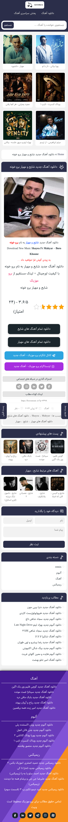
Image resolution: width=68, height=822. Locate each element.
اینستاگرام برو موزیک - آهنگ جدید (32, 366)
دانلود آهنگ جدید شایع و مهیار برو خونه (33, 166)
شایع (36, 242)
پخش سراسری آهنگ (25, 13)
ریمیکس (57, 584)
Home (61, 154)
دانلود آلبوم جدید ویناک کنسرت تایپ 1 (34, 741)
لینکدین (34, 386)
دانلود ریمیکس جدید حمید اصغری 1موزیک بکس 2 (34, 763)
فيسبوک (15, 815)
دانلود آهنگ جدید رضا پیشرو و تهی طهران (39, 642)
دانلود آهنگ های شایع (18, 416)
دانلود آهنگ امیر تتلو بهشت (46, 660)
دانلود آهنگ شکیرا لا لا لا (48, 636)
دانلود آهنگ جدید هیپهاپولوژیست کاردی (40, 613)
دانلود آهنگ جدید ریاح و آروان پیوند (34, 703)
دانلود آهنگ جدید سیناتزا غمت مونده (34, 692)
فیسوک (49, 386)
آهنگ (46, 408)
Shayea (35, 416)
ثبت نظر (34, 544)
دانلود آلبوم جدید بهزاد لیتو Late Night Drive (37, 625)
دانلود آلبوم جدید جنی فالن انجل (34, 730)
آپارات (53, 815)
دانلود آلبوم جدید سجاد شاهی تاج (43, 619)
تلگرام (19, 386)
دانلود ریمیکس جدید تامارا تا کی (34, 768)
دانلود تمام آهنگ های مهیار (34, 342)
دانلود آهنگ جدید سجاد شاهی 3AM (41, 631)
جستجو (8, 25)
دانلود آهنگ (47, 13)
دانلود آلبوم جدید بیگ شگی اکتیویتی (42, 648)
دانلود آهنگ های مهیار (42, 421)
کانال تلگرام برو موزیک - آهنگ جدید (32, 355)
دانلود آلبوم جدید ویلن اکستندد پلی (34, 725)
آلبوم (58, 573)
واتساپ (26, 386)
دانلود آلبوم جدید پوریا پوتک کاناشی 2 (34, 735)
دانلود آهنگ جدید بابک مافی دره (34, 697)
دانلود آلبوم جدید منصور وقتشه (34, 746)
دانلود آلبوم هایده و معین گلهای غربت (41, 654)
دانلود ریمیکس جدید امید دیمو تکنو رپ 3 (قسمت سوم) (34, 789)
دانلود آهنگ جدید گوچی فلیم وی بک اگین (34, 687)
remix (58, 567)
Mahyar (46, 416)
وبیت (34, 807)
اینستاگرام (45, 815)
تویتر (41, 386)
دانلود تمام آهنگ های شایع (34, 328)
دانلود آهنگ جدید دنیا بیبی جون (44, 607)
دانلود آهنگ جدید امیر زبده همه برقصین (34, 708)
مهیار (28, 242)
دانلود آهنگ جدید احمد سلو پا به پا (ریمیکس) (34, 773)
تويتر (30, 815)
